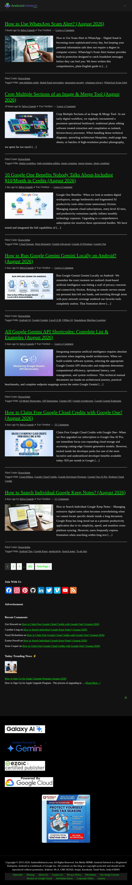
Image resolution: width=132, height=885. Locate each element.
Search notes (68, 551)
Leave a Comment (65, 30)
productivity (55, 551)
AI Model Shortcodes (30, 401)
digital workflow (27, 163)
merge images (85, 163)
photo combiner (101, 163)
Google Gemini (40, 320)
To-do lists (81, 551)
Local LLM (55, 320)
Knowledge (24, 78)
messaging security (74, 82)
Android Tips (26, 551)
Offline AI (67, 320)
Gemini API (65, 401)
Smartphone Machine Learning (90, 320)
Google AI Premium (82, 244)
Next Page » (43, 567)
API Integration (50, 401)
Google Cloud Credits (45, 476)
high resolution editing (48, 163)
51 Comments (62, 424)
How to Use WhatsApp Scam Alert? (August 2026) (54, 23)
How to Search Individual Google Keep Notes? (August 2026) (65, 492)
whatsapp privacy (94, 82)
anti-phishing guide (29, 82)
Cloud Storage (26, 244)
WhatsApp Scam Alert (115, 82)
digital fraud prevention (52, 82)
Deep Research (43, 244)
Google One (100, 244)
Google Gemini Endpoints (107, 401)
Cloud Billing (26, 476)
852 (30, 566)
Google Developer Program (72, 476)
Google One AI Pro (97, 476)
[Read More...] (92, 683)
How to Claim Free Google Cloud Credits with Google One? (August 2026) (60, 624)
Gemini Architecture (83, 401)
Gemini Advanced (61, 244)
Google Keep (40, 551)
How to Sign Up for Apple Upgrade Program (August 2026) (35, 678)
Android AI (25, 320)
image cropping (69, 163)
